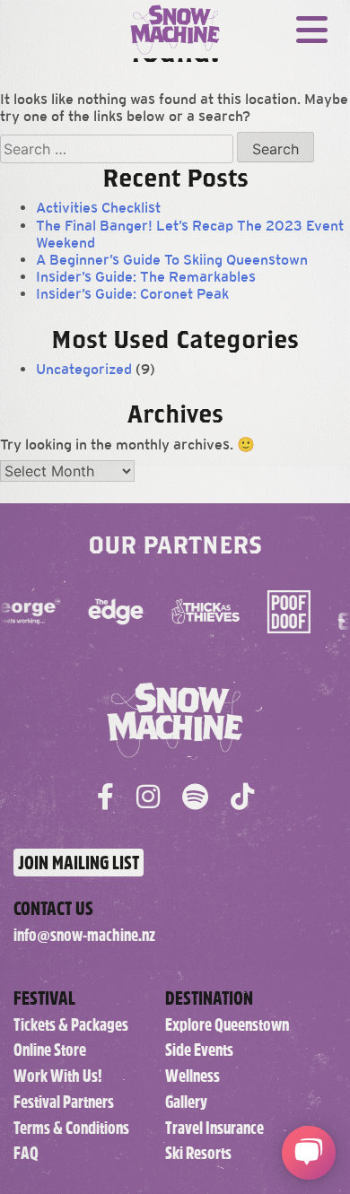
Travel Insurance (214, 1128)
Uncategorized (84, 369)
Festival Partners (63, 1102)
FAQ (26, 1153)
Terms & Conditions (71, 1128)
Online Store (49, 1050)
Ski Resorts (198, 1153)
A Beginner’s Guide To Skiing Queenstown (172, 259)
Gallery (186, 1102)
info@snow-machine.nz (84, 935)
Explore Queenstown (227, 1024)
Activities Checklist (98, 207)
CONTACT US (53, 908)
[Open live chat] (309, 1153)
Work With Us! (57, 1076)
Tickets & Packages (70, 1024)
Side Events (199, 1050)
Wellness (192, 1076)
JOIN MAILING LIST (78, 862)
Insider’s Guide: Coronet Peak (132, 293)
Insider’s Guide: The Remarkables (146, 276)
